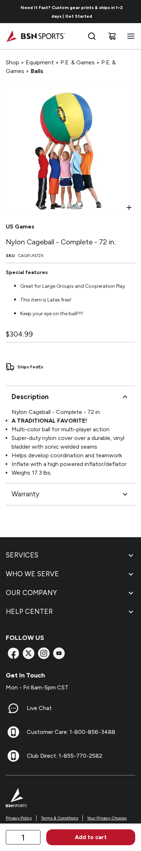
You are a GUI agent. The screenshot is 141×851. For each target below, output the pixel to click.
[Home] (35, 36)
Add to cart (91, 837)
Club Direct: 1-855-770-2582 (64, 755)
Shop (12, 62)
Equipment (40, 62)
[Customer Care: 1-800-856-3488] (13, 732)
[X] (28, 653)
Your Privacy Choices (107, 818)
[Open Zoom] (129, 207)
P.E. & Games (77, 62)
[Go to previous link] (10, 11)
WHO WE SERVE (32, 574)
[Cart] (112, 36)
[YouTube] (59, 653)
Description (30, 397)
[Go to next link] (133, 11)
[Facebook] (13, 653)
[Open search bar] (92, 36)
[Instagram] (43, 653)
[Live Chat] (13, 708)
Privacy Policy (19, 818)
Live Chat (39, 708)
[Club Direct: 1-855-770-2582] (13, 756)
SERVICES (22, 555)
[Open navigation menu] (129, 36)
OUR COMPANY (31, 593)
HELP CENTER (29, 611)
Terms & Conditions (59, 818)
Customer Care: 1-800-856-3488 (71, 731)
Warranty (25, 494)
